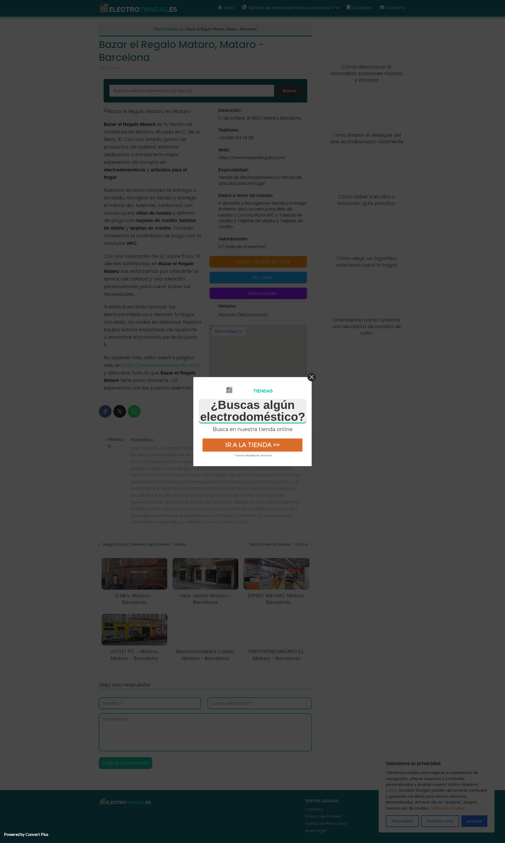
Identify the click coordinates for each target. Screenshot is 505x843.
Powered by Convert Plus (26, 834)
